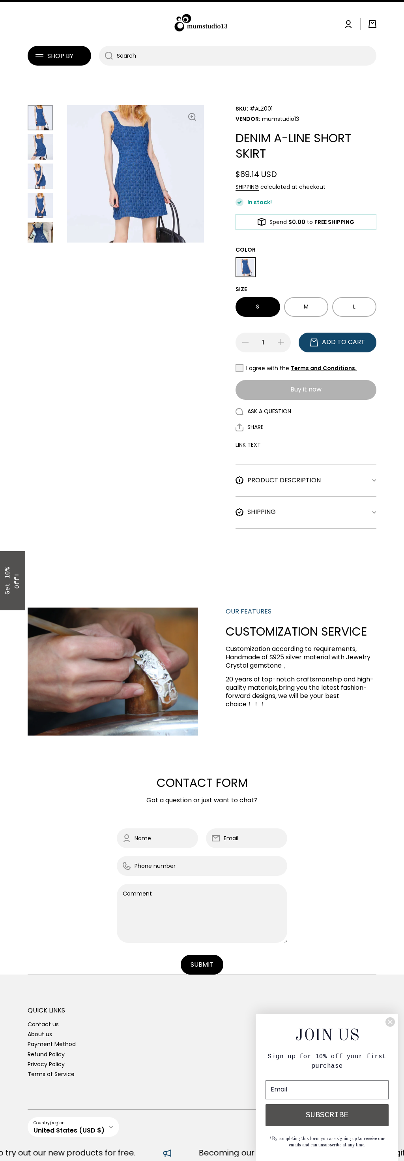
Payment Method (52, 1044)
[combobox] (237, 56)
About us (40, 1034)
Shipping (247, 186)
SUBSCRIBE (327, 1115)
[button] (372, 24)
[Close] (390, 1022)
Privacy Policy (46, 1064)
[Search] (106, 56)
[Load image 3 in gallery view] (40, 176)
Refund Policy (46, 1054)
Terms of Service (51, 1074)
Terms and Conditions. (324, 368)
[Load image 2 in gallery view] (40, 147)
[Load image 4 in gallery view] (40, 205)
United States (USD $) (69, 1130)
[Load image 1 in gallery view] (40, 117)
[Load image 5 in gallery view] (40, 234)
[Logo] (202, 24)
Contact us (43, 1024)
